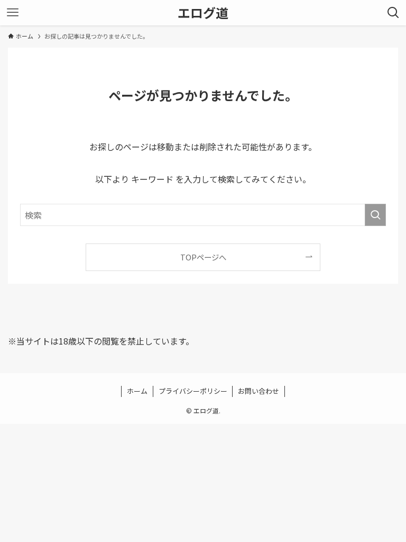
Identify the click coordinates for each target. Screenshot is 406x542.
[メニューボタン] (12, 12)
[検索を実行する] (375, 215)
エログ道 (203, 12)
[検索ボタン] (393, 12)
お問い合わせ (258, 391)
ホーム (137, 391)
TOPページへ (203, 257)
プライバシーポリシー (193, 391)
